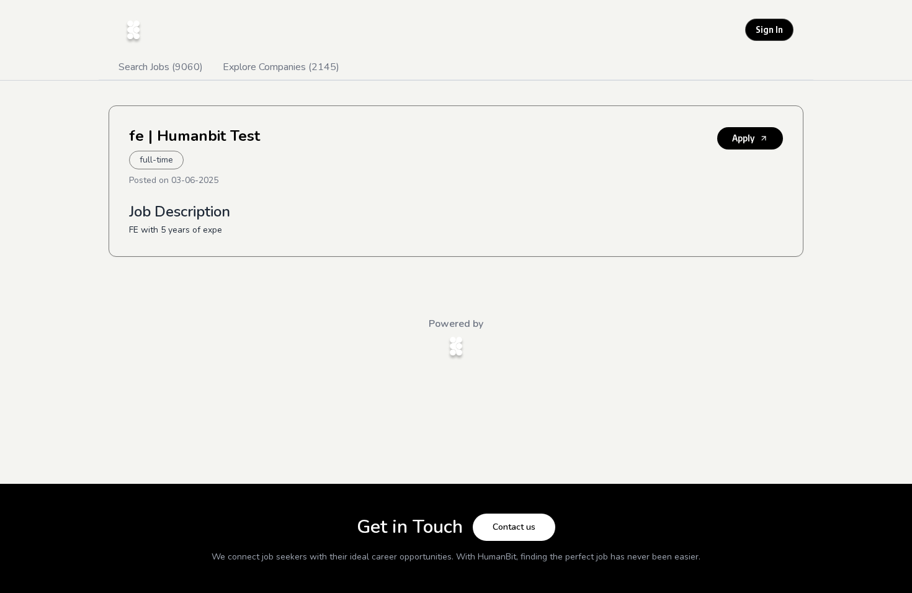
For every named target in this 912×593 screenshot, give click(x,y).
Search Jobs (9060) (160, 67)
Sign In (769, 29)
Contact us (514, 527)
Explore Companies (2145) (281, 67)
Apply (743, 138)
